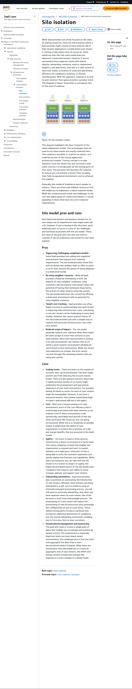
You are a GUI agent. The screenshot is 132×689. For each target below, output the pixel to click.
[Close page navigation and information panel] (127, 38)
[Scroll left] (14, 8)
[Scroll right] (69, 8)
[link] (96, 16)
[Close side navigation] (35, 16)
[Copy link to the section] (39, 213)
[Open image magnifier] (44, 134)
